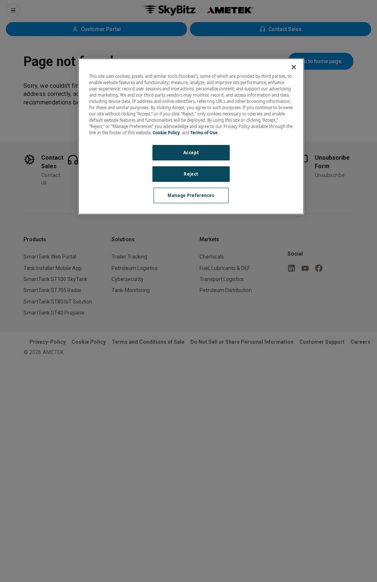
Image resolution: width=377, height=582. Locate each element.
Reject (191, 174)
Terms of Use (204, 132)
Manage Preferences (191, 195)
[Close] (294, 67)
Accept (191, 152)
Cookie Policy (166, 132)
